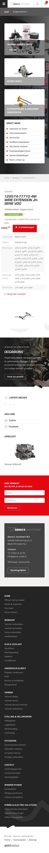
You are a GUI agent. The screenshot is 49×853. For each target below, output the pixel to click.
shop (6, 12)
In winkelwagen (25, 227)
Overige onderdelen (13, 757)
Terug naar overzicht (15, 294)
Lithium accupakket (13, 797)
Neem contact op (17, 160)
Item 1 (5, 404)
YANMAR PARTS (29, 178)
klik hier (13, 50)
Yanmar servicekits (13, 628)
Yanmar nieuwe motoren (16, 705)
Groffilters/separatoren (19, 142)
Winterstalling (10, 729)
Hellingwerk (9, 721)
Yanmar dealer (11, 696)
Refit (6, 676)
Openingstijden (18, 570)
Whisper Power (13, 785)
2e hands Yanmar (12, 753)
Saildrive (8, 656)
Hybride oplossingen (14, 813)
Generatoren (10, 789)
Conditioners (10, 660)
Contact (9, 765)
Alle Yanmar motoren (18, 147)
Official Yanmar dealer (14, 600)
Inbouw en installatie (14, 680)
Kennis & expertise (13, 604)
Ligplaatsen (9, 725)
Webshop (15, 178)
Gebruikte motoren (13, 749)
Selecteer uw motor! (18, 129)
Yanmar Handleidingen (18, 155)
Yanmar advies (11, 700)
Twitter (12, 420)
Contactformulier (12, 773)
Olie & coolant (13, 644)
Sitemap (33, 840)
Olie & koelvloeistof (18, 133)
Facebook (13, 426)
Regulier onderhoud (13, 672)
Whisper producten (13, 793)
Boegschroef (10, 684)
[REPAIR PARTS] (24, 71)
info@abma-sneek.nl (17, 556)
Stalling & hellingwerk (18, 716)
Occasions (10, 741)
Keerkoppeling (11, 652)
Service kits (14, 138)
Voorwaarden (19, 840)
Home (6, 178)
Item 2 (10, 404)
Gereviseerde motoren (15, 745)
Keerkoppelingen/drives (19, 151)
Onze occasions (15, 377)
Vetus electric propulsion (16, 809)
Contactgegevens (12, 769)
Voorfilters (9, 648)
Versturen (12, 508)
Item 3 (14, 404)
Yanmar (8, 692)
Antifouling (9, 733)
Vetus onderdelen (12, 632)
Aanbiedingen (10, 636)
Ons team (9, 608)
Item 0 (41, 26)
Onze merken (10, 612)
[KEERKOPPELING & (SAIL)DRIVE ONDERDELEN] (24, 102)
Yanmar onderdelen (13, 624)
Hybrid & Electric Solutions (20, 805)
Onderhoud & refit (15, 668)
